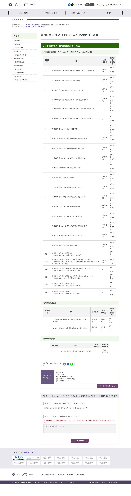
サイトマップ (37, 482)
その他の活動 (20, 73)
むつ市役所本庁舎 (50, 474)
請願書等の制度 (20, 55)
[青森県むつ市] (21, 4)
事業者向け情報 (51, 13)
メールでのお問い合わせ (108, 386)
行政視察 (18, 69)
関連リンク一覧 (26, 482)
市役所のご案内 (118, 5)
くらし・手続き (23, 13)
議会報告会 (19, 66)
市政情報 (108, 13)
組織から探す (48, 482)
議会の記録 (35, 25)
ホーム (22, 25)
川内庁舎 (62, 474)
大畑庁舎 (72, 474)
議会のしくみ (20, 41)
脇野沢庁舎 (82, 474)
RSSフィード (70, 482)
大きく (92, 5)
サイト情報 (15, 482)
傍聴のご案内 (20, 58)
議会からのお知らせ (22, 80)
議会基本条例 (20, 62)
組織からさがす (31, 27)
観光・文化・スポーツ (79, 13)
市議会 (28, 25)
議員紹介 (18, 44)
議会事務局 (41, 27)
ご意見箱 (18, 76)
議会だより (19, 51)
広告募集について (29, 452)
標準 (87, 5)
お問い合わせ (59, 482)
